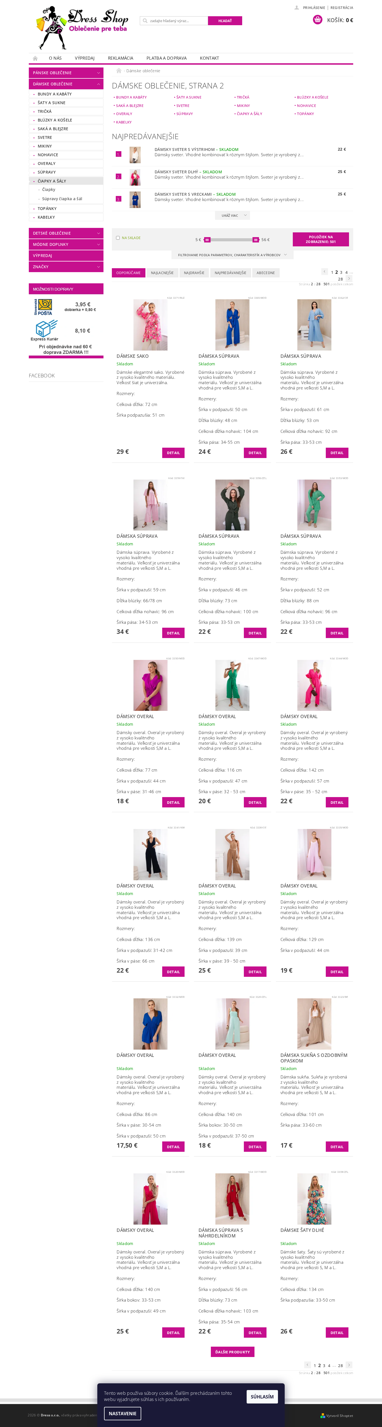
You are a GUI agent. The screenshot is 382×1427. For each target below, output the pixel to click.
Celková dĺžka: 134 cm (302, 1289)
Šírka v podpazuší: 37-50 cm (226, 1136)
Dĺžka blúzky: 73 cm (218, 600)
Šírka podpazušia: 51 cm (140, 415)
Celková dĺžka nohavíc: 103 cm (228, 1311)
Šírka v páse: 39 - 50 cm (222, 961)
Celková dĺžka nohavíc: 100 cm (228, 611)
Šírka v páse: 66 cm (135, 961)
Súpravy (47, 172)
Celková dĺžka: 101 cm (302, 1114)
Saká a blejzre (53, 128)
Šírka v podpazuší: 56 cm (223, 1289)
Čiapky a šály (52, 181)
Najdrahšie (194, 272)
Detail (173, 452)
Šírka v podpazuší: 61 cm (304, 409)
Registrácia (342, 7)
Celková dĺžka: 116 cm (220, 770)
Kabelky (46, 217)
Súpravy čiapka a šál (62, 198)
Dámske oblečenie (52, 84)
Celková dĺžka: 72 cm (137, 404)
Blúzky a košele (55, 120)
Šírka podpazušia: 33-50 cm (307, 1300)
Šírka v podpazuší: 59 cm (141, 589)
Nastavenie (122, 1413)
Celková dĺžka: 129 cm (302, 939)
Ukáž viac (230, 215)
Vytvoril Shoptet (339, 1415)
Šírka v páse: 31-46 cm (139, 791)
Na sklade (131, 237)
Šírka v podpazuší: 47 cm (223, 781)
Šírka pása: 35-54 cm (219, 1322)
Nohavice (48, 154)
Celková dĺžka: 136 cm (138, 939)
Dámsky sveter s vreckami (195, 194)
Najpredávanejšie (231, 272)
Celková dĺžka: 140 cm (220, 1114)
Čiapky (48, 189)
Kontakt (209, 58)
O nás (55, 58)
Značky (41, 266)
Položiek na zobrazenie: (321, 239)
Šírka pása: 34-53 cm (137, 622)
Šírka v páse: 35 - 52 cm (303, 791)
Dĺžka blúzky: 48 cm (218, 420)
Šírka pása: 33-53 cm (301, 442)
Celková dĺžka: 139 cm (220, 939)
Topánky (47, 208)
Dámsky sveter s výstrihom (197, 149)
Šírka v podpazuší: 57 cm (304, 781)
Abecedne (266, 272)
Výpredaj (85, 58)
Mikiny (45, 146)
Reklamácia (120, 58)
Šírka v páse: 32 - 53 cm (222, 791)
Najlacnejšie (162, 272)
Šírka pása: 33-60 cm (301, 1125)
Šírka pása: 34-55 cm (219, 442)
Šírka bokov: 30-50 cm (220, 1125)
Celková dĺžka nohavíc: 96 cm (145, 611)
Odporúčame (128, 272)
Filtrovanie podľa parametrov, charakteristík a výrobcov (230, 255)
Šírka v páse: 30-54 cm (139, 1125)
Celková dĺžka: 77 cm (137, 770)
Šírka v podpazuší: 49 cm (141, 1311)
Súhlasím (262, 1397)
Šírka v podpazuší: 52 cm (304, 589)
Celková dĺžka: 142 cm (302, 770)
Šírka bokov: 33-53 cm (139, 1300)
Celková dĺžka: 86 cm (137, 1114)
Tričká (45, 111)
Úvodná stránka (35, 58)
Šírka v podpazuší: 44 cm (141, 781)
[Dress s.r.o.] (83, 29)
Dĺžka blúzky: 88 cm (299, 600)
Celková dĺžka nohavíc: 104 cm (228, 431)
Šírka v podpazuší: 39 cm (223, 950)
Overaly (46, 163)
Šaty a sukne (52, 102)
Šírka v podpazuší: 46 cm (223, 589)
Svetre (45, 137)
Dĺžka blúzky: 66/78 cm (139, 600)
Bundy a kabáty (55, 94)
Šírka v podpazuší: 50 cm (223, 409)
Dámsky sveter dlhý (188, 171)
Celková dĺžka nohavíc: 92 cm (309, 431)
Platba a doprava (167, 58)
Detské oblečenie (52, 233)
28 (340, 279)
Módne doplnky (50, 244)
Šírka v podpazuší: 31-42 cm (144, 950)
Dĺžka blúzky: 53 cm (299, 420)
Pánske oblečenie (52, 72)
